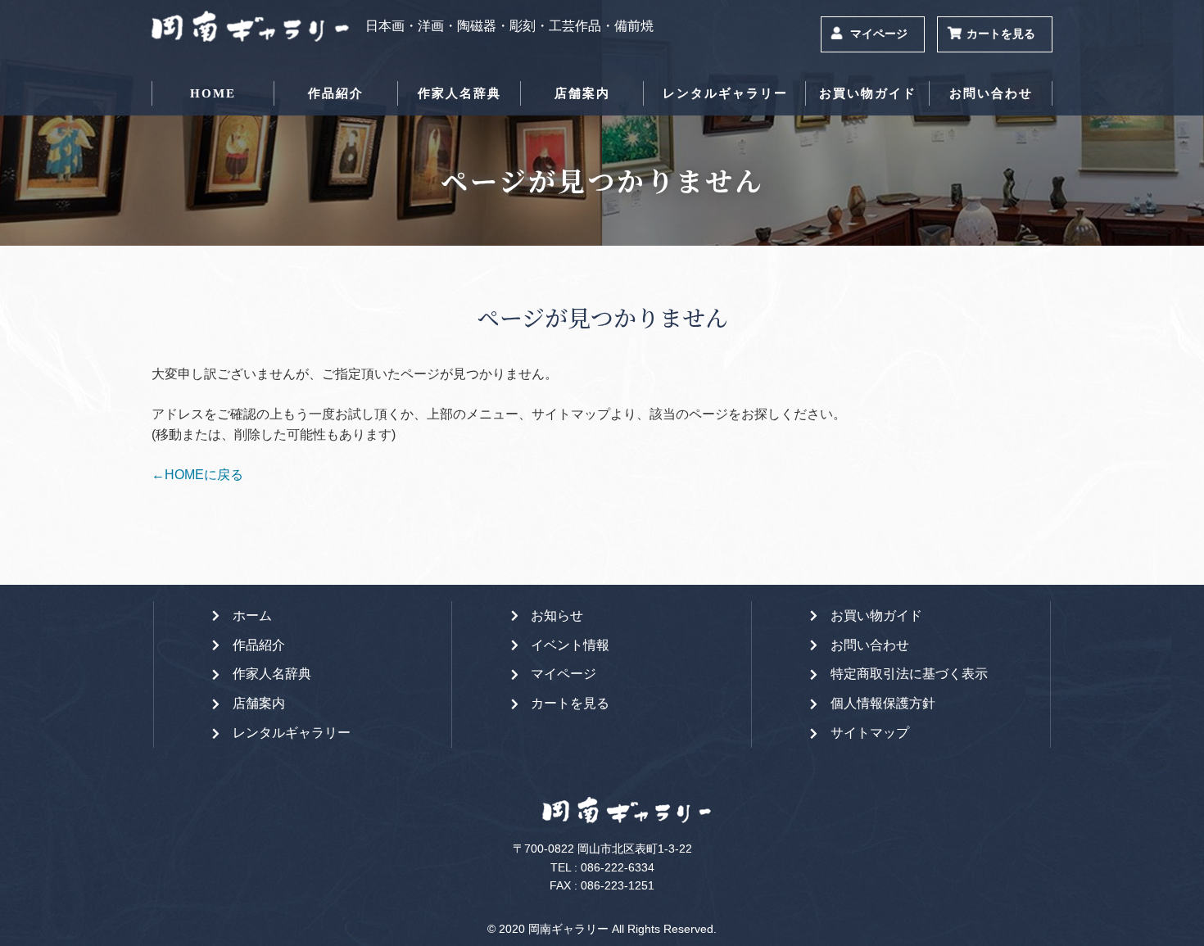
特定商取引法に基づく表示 (909, 674)
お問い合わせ (991, 93)
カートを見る (1000, 34)
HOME (213, 93)
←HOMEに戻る (197, 475)
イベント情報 (570, 645)
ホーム (252, 615)
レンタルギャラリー (725, 93)
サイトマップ (870, 733)
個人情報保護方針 (883, 703)
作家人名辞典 (459, 93)
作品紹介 (336, 93)
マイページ (879, 34)
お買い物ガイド (868, 93)
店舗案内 (582, 93)
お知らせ (557, 615)
